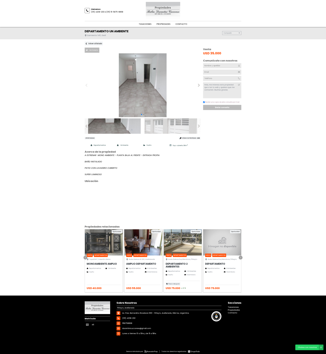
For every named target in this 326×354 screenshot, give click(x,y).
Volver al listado (95, 43)
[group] (143, 85)
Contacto (181, 24)
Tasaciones (145, 24)
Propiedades (163, 24)
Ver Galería (93, 50)
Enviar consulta (222, 107)
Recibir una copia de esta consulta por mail (222, 102)
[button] (199, 85)
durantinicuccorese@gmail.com (136, 328)
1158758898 (127, 323)
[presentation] (85, 257)
